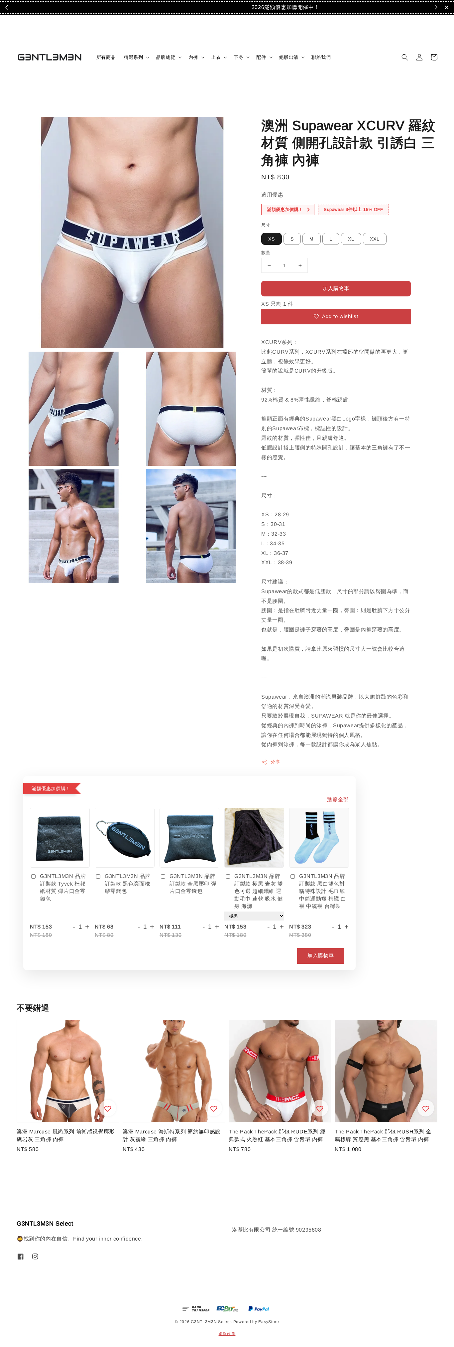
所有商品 (106, 57)
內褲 (193, 57)
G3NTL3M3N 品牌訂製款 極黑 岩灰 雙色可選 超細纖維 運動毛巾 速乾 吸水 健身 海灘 (258, 891)
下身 (238, 57)
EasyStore (268, 1321)
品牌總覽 (165, 57)
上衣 (216, 57)
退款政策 (227, 1333)
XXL (375, 239)
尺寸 (265, 225)
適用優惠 (272, 195)
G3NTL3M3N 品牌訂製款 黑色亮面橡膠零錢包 (128, 883)
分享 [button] (275, 761)
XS (271, 239)
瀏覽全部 (338, 799)
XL (351, 239)
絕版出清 (288, 57)
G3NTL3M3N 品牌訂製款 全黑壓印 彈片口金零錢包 (193, 883)
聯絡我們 (321, 57)
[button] (404, 57)
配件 (261, 57)
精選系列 (133, 57)
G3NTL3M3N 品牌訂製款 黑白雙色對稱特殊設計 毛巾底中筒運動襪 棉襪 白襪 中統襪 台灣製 (322, 891)
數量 (265, 252)
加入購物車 (336, 288)
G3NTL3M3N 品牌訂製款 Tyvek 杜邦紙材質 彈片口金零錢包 (63, 887)
